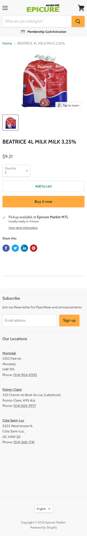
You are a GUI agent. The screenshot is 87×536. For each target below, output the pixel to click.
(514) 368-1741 (24, 442)
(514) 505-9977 (24, 406)
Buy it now (43, 201)
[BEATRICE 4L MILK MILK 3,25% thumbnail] (10, 122)
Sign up (69, 320)
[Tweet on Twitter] (15, 248)
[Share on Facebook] (6, 248)
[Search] (78, 21)
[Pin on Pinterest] (33, 248)
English (41, 508)
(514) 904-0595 (25, 375)
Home (7, 43)
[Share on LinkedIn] (24, 248)
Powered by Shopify (43, 527)
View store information (23, 228)
